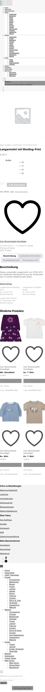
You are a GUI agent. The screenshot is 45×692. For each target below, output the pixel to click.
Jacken (11, 20)
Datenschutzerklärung (9, 536)
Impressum (4, 528)
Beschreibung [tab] (9, 256)
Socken (11, 51)
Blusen (11, 17)
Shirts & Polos (13, 50)
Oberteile (12, 64)
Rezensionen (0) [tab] (30, 260)
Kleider (11, 22)
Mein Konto (8, 71)
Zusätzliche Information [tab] (30, 256)
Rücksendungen (7, 507)
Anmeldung (5, 545)
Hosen (11, 19)
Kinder (6, 58)
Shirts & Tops (13, 28)
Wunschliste (12, 74)
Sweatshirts (12, 32)
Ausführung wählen (11, 381)
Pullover (11, 25)
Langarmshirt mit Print (8, 298)
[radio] (33, 162)
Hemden (11, 41)
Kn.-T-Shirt (28, 372)
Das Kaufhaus (6, 520)
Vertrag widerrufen (22, 688)
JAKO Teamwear (9, 11)
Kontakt (3, 524)
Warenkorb (12, 75)
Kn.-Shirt (4, 456)
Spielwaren (8, 67)
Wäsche (11, 33)
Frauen (7, 12)
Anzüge (11, 38)
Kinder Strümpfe (14, 62)
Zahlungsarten (6, 503)
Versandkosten (21, 192)
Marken (7, 66)
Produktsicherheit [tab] (11, 260)
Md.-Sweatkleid (7, 372)
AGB (2, 532)
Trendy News (8, 69)
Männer (7, 35)
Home (6, 7)
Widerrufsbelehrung (8, 511)
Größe (8, 160)
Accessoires (12, 14)
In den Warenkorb (17, 185)
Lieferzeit (4, 494)
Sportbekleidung (14, 53)
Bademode (12, 16)
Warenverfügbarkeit (8, 490)
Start (2, 145)
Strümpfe (12, 30)
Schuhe (11, 27)
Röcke (11, 24)
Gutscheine (8, 9)
